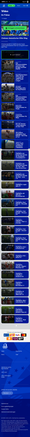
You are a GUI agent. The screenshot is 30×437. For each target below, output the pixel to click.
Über (17, 354)
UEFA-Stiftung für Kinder (6, 376)
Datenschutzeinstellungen (8, 412)
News (2, 354)
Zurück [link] (5, 18)
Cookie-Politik (5, 409)
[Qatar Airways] (15, 338)
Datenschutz (4, 403)
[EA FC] (21, 338)
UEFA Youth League (3, 5)
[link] (18, 5)
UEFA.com (4, 372)
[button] (11, 5)
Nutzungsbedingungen (7, 406)
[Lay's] (12, 335)
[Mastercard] (23, 335)
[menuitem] (11, 5)
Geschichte (19, 351)
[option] (15, 54)
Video (2, 351)
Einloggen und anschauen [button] (16, 28)
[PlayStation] (6, 335)
